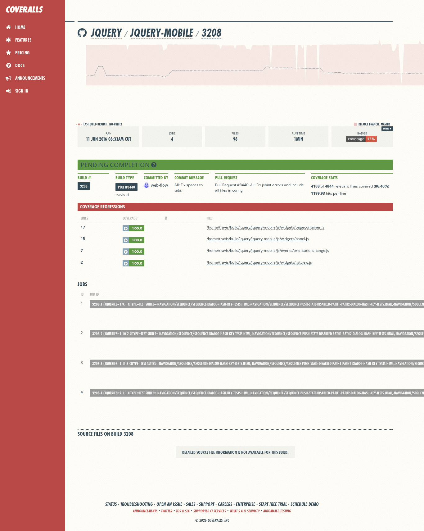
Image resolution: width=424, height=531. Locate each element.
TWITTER (166, 511)
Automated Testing (277, 511)
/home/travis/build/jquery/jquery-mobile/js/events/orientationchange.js (268, 250)
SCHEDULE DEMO (305, 504)
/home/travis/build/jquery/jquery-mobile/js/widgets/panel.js (258, 238)
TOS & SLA (183, 511)
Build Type (124, 178)
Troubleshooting (136, 504)
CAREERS (225, 504)
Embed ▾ (387, 128)
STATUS (111, 504)
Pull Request (226, 178)
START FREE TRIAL (273, 504)
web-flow (159, 185)
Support (206, 504)
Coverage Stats (324, 178)
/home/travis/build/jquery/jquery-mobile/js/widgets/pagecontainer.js (265, 227)
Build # (84, 178)
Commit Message (189, 178)
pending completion (116, 165)
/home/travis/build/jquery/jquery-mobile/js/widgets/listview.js (259, 262)
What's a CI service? (244, 511)
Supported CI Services (209, 511)
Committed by (156, 178)
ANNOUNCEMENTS (145, 511)
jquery (106, 33)
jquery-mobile (161, 33)
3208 (211, 33)
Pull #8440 (126, 187)
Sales (190, 504)
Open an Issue (169, 504)
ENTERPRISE (245, 504)
